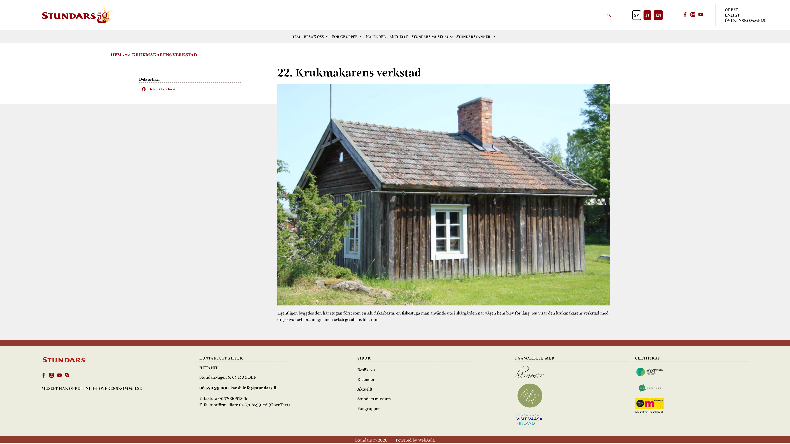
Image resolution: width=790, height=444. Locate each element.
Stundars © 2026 (371, 440)
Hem (295, 37)
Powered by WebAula (415, 440)
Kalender (376, 37)
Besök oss (314, 37)
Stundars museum (429, 37)
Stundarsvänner (473, 37)
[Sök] (609, 15)
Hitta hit (208, 367)
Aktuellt (398, 37)
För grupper (345, 37)
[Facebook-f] (685, 14)
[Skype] (67, 375)
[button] (190, 89)
